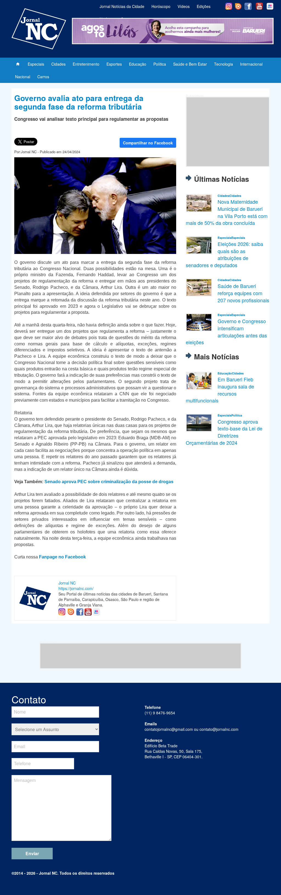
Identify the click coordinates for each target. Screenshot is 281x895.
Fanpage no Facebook (62, 557)
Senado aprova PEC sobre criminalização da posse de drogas (108, 481)
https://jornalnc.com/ (76, 588)
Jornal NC (67, 583)
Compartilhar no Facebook (148, 143)
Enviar (32, 853)
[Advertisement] (228, 131)
